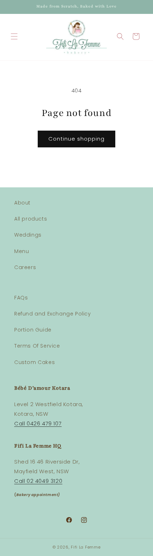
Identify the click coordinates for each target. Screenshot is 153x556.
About (22, 202)
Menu (21, 251)
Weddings (28, 234)
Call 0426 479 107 (38, 423)
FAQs (21, 297)
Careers (25, 267)
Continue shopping (76, 138)
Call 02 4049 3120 (38, 481)
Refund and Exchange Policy (52, 313)
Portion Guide (33, 329)
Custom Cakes (34, 362)
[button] (14, 36)
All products (30, 218)
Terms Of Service (37, 345)
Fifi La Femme (85, 547)
